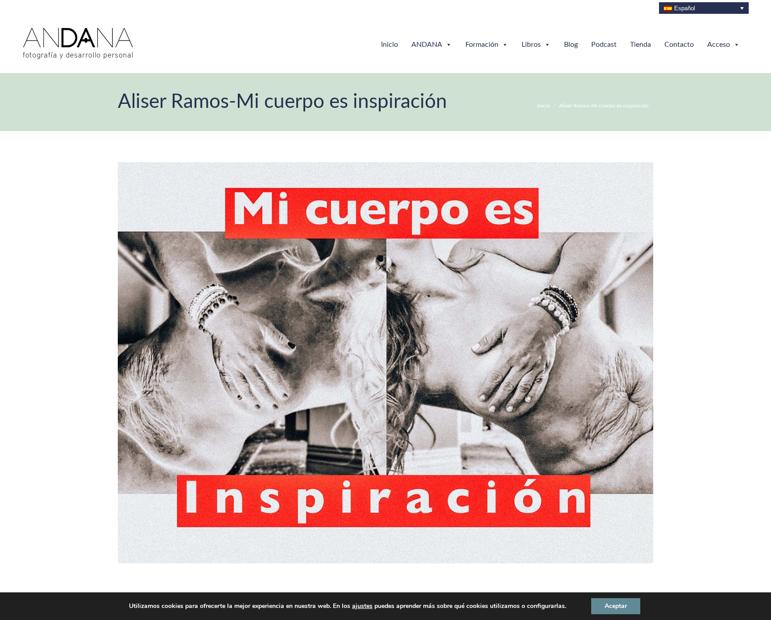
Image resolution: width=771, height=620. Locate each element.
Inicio (389, 44)
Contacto (679, 44)
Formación (481, 44)
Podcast (604, 44)
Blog (571, 44)
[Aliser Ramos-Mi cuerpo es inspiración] (385, 362)
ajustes (362, 606)
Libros (531, 44)
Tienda (640, 44)
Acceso (718, 44)
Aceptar (616, 606)
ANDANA (426, 44)
